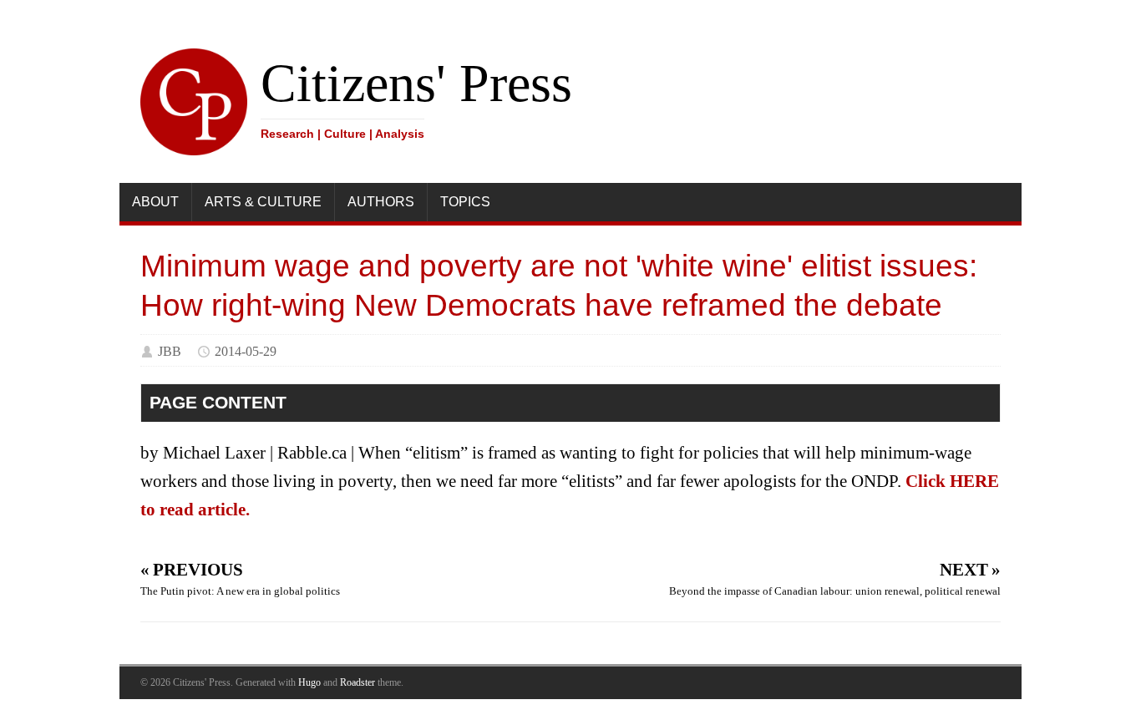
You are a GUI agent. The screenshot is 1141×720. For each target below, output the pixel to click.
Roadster (357, 682)
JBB (169, 351)
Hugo (309, 682)
